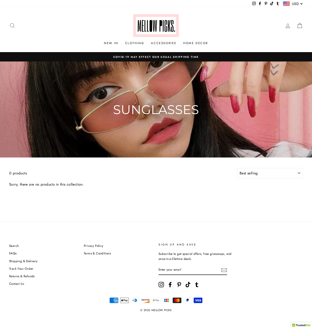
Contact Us (16, 283)
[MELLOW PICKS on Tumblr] (197, 284)
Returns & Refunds (22, 276)
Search (14, 245)
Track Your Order (21, 268)
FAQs (13, 253)
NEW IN (111, 43)
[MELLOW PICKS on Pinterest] (179, 284)
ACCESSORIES (163, 43)
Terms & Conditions (97, 253)
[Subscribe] (224, 270)
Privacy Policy (93, 245)
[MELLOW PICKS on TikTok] (188, 284)
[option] (156, 56)
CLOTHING (134, 43)
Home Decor (195, 43)
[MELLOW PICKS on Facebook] (170, 284)
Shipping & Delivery (23, 261)
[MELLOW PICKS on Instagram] (161, 284)
